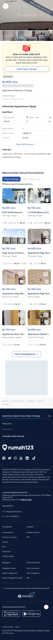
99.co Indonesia (33, 568)
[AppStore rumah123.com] (11, 613)
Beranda (5, 401)
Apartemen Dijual (17, 401)
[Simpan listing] (20, 192)
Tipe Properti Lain (31, 179)
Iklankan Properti (33, 532)
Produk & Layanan (9, 537)
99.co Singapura (33, 573)
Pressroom (6, 551)
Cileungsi (5, 404)
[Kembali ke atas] (46, 607)
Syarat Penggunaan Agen (12, 578)
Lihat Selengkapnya (24, 354)
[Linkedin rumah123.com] (27, 458)
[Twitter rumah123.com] (9, 458)
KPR (28, 537)
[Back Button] (5, 6)
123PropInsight (8, 556)
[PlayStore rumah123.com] (31, 613)
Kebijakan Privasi (9, 568)
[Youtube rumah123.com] (21, 458)
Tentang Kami (7, 532)
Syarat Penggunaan (10, 573)
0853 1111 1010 (26, 500)
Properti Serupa (11, 179)
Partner (5, 542)
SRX (28, 578)
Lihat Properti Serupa (27, 69)
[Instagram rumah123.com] (15, 458)
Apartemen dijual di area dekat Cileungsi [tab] (21, 416)
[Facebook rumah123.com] (4, 458)
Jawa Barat (30, 401)
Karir (4, 547)
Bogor (39, 401)
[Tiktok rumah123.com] (34, 458)
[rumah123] (26, 447)
